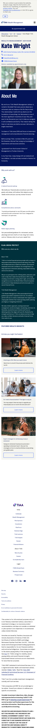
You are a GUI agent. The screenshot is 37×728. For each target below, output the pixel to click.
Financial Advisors (18, 544)
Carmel (19, 34)
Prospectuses (18, 575)
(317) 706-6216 (8, 55)
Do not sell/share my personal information (11, 608)
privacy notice (7, 8)
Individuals (18, 514)
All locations (4, 34)
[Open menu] (35, 22)
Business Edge (18, 531)
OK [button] (5, 16)
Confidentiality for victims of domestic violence (13, 611)
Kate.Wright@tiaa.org (11, 58)
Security (3, 594)
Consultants (18, 524)
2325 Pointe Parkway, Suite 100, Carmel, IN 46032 (19, 52)
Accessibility (4, 597)
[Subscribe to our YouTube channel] (25, 581)
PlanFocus (18, 527)
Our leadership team (18, 559)
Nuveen (18, 541)
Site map (3, 590)
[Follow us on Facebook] (12, 581)
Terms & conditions (6, 601)
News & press (18, 553)
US (11, 34)
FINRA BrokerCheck (10, 61)
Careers (18, 556)
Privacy (3, 604)
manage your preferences (11, 10)
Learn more (18, 370)
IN (14, 34)
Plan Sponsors (18, 520)
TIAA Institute (18, 534)
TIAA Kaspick (18, 537)
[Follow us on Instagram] (16, 581)
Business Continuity (18, 571)
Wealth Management (18, 517)
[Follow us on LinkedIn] (21, 581)
